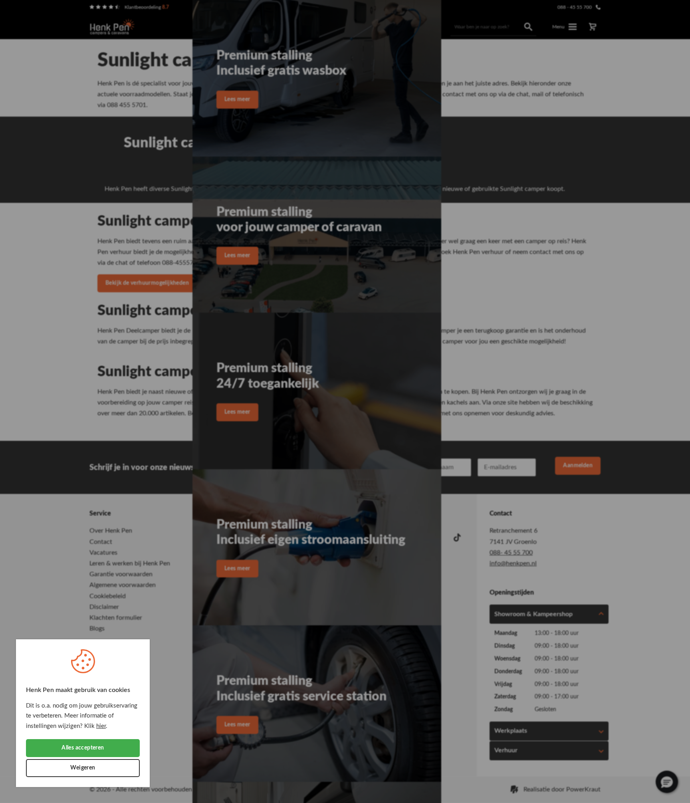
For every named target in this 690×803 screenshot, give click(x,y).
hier (101, 726)
